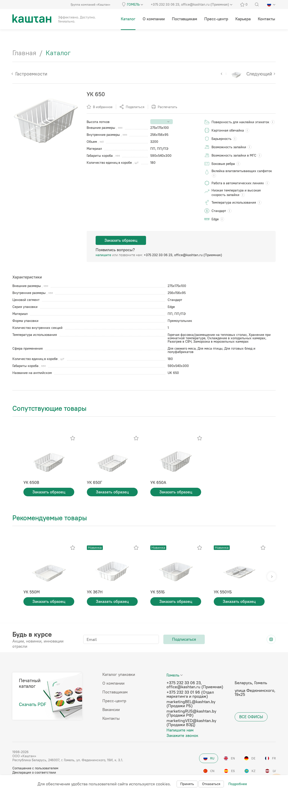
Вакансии (111, 710)
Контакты (111, 718)
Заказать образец (120, 240)
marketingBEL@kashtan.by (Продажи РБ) (190, 704)
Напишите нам (180, 730)
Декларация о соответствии (34, 772)
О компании (113, 683)
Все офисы (251, 716)
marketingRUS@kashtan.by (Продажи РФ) (191, 713)
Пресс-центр (114, 701)
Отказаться (211, 784)
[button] (271, 576)
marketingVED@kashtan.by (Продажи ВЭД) (191, 723)
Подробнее (237, 784)
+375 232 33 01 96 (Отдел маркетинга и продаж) (190, 694)
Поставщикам (115, 692)
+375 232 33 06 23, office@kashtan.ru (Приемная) (183, 255)
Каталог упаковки (118, 674)
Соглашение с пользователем (35, 768)
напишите (103, 255)
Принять (187, 784)
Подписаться (184, 639)
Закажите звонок (182, 736)
